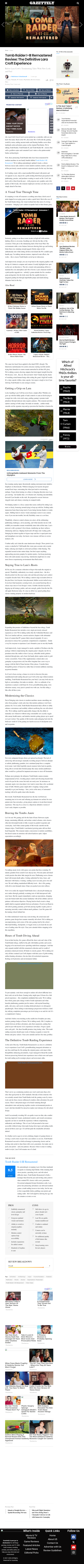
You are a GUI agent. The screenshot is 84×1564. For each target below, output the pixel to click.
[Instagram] (73, 1505)
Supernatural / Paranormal (35, 1300)
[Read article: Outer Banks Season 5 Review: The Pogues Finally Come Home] (67, 209)
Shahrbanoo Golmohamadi (19, 76)
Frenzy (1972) (66, 436)
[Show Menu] (6, 3)
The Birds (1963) (68, 400)
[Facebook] (73, 1490)
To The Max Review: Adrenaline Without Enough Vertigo (68, 176)
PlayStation (27, 80)
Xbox (6, 82)
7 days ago (63, 349)
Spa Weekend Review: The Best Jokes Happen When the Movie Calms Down (67, 249)
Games (11, 50)
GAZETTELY (42, 3)
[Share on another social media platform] (51, 97)
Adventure (13, 1297)
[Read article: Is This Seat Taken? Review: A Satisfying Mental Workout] (67, 96)
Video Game (29, 1303)
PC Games (20, 80)
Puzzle (16, 1300)
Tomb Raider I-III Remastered (15, 1303)
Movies (61, 243)
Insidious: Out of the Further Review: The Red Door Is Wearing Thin (66, 311)
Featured (48, 1297)
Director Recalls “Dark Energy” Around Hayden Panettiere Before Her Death (69, 132)
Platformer (9, 1300)
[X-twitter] (73, 1495)
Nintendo (13, 80)
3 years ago (34, 76)
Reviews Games (35, 80)
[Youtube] (73, 1500)
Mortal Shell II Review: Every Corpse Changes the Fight (67, 342)
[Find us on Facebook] (58, 188)
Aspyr (29, 1297)
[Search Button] (78, 3)
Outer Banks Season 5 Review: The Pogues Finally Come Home (67, 218)
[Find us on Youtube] (73, 188)
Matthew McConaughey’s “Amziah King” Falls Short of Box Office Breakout (70, 155)
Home (6, 50)
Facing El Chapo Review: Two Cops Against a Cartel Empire (69, 143)
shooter (23, 1300)
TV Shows (62, 213)
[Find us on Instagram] (68, 188)
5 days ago (63, 287)
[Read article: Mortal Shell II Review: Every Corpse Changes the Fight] (67, 332)
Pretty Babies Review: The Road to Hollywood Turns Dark (70, 166)
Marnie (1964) (66, 411)
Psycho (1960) (66, 389)
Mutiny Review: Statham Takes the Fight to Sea (66, 280)
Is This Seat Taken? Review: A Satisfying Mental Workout (64, 108)
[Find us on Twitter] (63, 188)
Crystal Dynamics (39, 1297)
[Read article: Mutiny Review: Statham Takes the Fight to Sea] (67, 271)
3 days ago (63, 225)
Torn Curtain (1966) (67, 424)
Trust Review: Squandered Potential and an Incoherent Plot (69, 121)
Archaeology (21, 1297)
